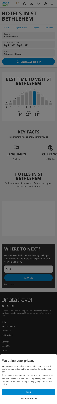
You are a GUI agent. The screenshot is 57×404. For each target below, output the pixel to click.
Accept (29, 391)
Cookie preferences (28, 398)
